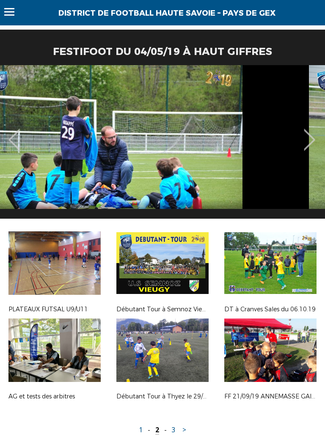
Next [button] (309, 133)
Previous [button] (14, 133)
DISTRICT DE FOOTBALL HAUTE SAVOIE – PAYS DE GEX (166, 13)
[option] (162, 145)
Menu (13, 12)
